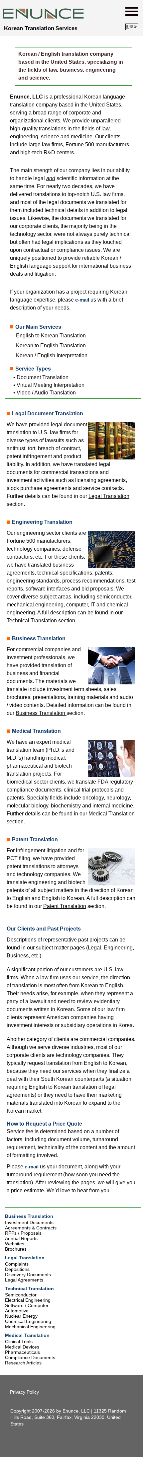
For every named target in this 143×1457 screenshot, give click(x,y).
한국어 (132, 27)
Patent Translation (64, 906)
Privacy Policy (24, 1392)
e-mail (82, 300)
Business (18, 955)
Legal (94, 947)
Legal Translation (108, 496)
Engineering (118, 947)
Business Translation (41, 713)
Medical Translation (111, 813)
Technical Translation (32, 620)
